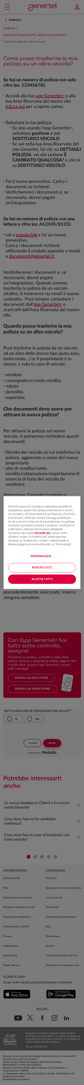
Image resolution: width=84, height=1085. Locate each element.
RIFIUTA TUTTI (42, 567)
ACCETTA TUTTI (42, 579)
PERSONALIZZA (41, 556)
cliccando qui (42, 533)
